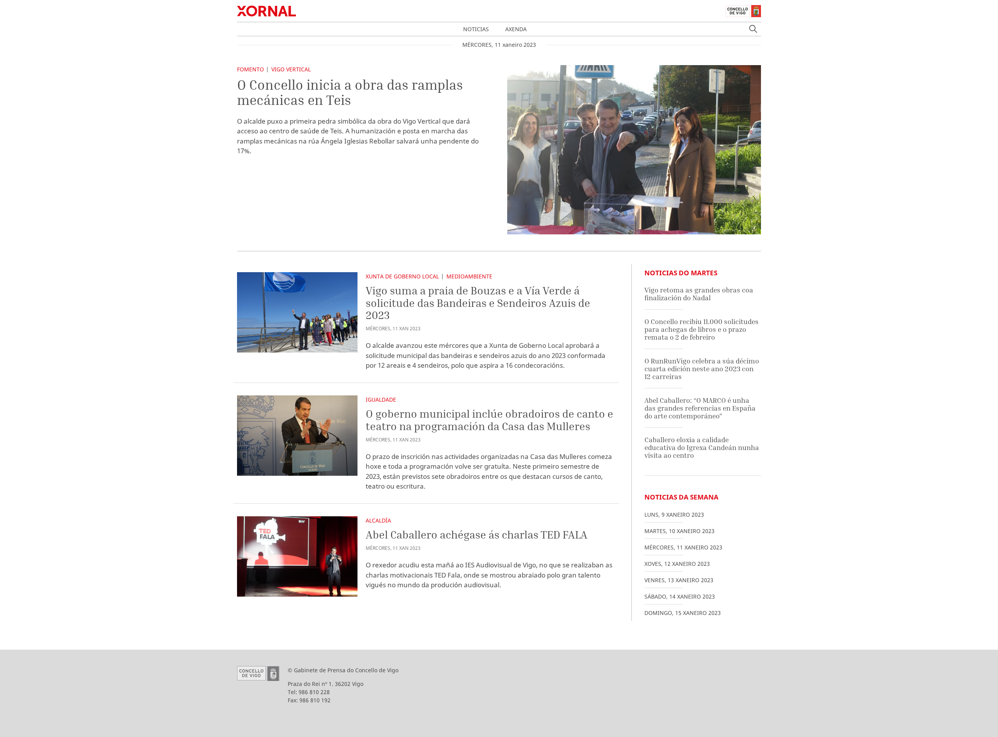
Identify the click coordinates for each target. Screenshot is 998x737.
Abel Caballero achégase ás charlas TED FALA (476, 534)
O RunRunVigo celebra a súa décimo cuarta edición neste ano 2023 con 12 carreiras (701, 368)
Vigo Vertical (291, 69)
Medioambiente (469, 276)
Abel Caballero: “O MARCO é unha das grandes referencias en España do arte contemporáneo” (700, 408)
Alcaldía (378, 520)
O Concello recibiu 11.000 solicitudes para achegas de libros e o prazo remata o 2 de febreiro (701, 329)
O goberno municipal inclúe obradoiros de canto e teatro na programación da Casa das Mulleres (489, 419)
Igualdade (381, 399)
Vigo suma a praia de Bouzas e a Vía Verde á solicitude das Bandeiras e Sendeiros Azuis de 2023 (478, 302)
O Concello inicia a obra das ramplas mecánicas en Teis (350, 92)
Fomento (250, 69)
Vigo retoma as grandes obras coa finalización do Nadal (698, 294)
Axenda (516, 29)
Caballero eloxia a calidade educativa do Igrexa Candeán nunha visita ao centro (701, 447)
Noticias (476, 29)
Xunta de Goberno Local (402, 276)
